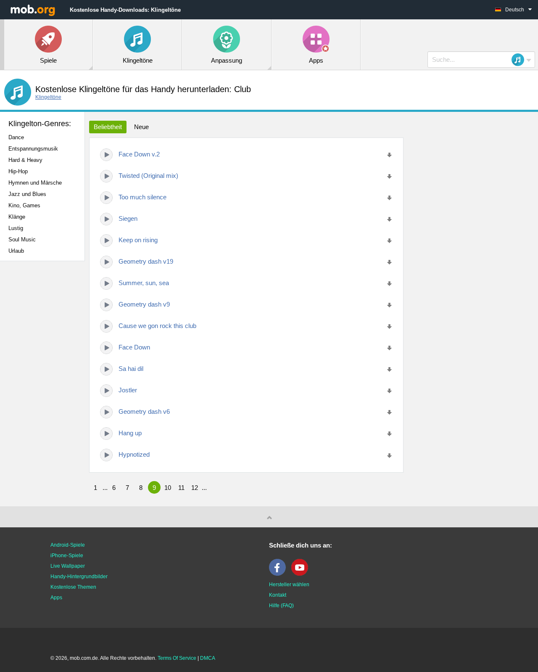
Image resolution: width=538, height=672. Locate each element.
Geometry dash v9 (144, 304)
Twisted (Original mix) (148, 175)
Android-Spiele (67, 545)
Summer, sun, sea (144, 282)
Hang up (130, 433)
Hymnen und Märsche (35, 183)
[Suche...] (520, 59)
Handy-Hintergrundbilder (79, 576)
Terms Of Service (177, 658)
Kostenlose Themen (73, 587)
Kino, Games (24, 205)
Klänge (16, 217)
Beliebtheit (108, 126)
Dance (16, 137)
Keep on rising (138, 239)
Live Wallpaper (67, 566)
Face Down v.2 (139, 154)
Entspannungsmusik (33, 149)
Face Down (134, 347)
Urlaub (16, 251)
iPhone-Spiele (66, 555)
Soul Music (22, 239)
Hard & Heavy (25, 160)
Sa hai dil (131, 368)
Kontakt (277, 595)
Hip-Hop (18, 171)
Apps (56, 598)
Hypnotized (134, 454)
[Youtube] (301, 574)
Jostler (128, 390)
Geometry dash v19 (146, 261)
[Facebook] (279, 574)
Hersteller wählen (289, 584)
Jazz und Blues (27, 194)
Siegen (128, 218)
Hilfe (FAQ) (281, 606)
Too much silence (142, 197)
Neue (141, 126)
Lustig (15, 228)
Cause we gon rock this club (157, 325)
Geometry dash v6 (144, 411)
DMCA (207, 658)
